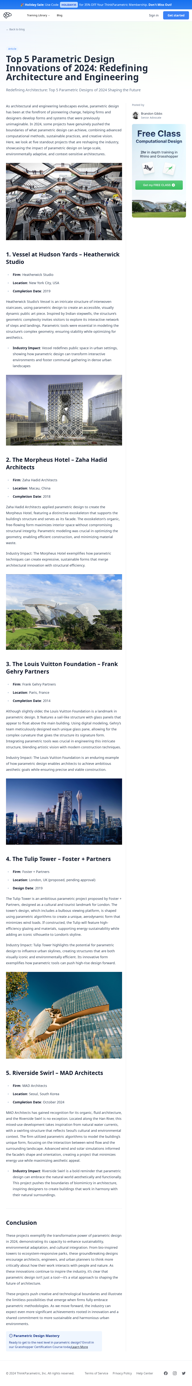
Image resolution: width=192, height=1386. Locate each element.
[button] (159, 171)
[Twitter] (184, 1373)
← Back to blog (15, 29)
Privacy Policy (122, 1373)
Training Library (37, 15)
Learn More (79, 1347)
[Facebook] (166, 1373)
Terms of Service (96, 1373)
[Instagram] (174, 1373)
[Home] (7, 15)
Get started (176, 15)
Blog (59, 15)
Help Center (144, 1373)
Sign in (154, 15)
